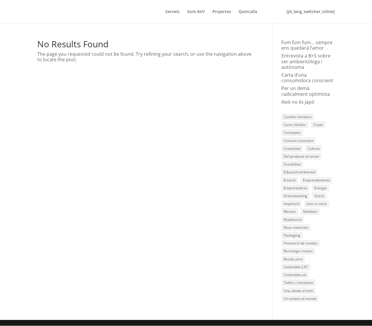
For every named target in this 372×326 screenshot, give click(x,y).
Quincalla (248, 12)
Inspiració (291, 203)
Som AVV (196, 12)
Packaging (292, 235)
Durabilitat (292, 164)
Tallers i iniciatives (298, 282)
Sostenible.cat (295, 274)
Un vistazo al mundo (300, 298)
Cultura (314, 148)
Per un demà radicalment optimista (305, 91)
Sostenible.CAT (296, 266)
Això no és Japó (297, 102)
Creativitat (292, 148)
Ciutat (318, 124)
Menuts (290, 211)
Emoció (290, 180)
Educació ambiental (299, 172)
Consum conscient (298, 140)
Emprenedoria (295, 187)
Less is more (317, 203)
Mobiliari (310, 211)
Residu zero (293, 259)
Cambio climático (298, 116)
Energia (320, 187)
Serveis (172, 12)
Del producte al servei (301, 156)
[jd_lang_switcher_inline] (311, 12)
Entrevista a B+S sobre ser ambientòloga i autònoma (305, 61)
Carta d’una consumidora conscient (307, 78)
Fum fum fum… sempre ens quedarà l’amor (306, 45)
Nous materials (296, 227)
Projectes (221, 12)
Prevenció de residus (300, 243)
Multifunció (293, 219)
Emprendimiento (316, 180)
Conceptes (292, 132)
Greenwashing (295, 195)
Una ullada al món (298, 290)
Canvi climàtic (295, 124)
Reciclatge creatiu (298, 250)
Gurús (319, 195)
